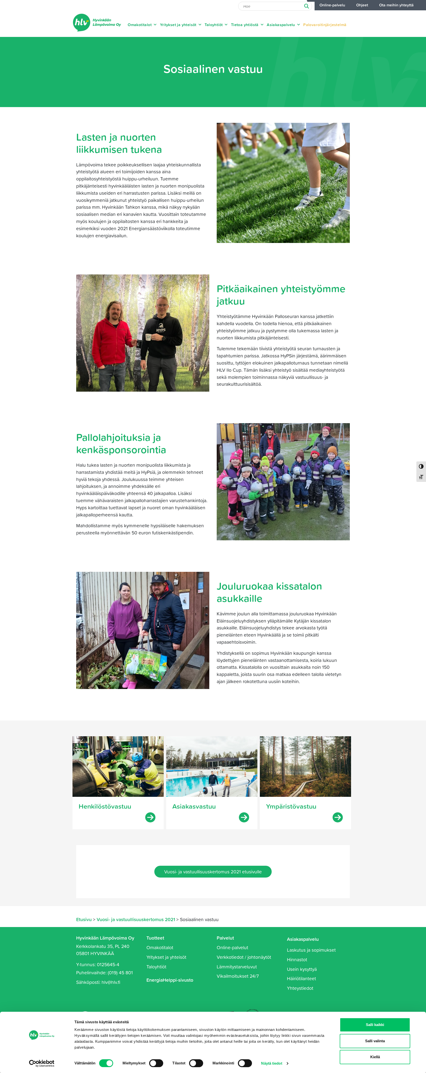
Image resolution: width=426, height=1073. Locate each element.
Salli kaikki (375, 1025)
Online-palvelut (232, 947)
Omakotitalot (140, 24)
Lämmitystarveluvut (237, 966)
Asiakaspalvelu (281, 24)
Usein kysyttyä (302, 969)
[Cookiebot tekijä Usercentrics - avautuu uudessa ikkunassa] (41, 1063)
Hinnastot (297, 959)
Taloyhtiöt (214, 24)
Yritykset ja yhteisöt (178, 24)
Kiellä (375, 1057)
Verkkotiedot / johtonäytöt (244, 957)
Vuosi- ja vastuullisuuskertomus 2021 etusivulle (213, 871)
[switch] (156, 1063)
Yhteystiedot (300, 988)
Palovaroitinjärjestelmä (324, 24)
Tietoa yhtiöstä (245, 24)
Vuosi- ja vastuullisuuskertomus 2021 (136, 919)
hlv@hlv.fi (111, 982)
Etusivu (84, 919)
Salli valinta (375, 1041)
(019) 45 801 (120, 972)
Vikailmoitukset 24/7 (238, 976)
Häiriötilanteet (301, 978)
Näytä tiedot (271, 1063)
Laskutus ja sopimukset (311, 949)
